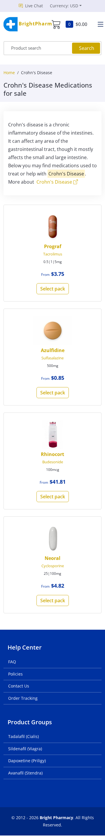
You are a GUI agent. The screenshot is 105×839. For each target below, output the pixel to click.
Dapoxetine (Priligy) (27, 760)
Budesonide (52, 461)
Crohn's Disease (54, 182)
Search (86, 48)
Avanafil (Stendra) (25, 773)
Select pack (52, 289)
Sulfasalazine (52, 358)
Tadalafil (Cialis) (23, 736)
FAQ (12, 661)
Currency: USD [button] (64, 5)
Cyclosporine (52, 565)
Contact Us (18, 686)
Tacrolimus (52, 254)
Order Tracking (23, 698)
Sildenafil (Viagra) (25, 748)
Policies (15, 674)
